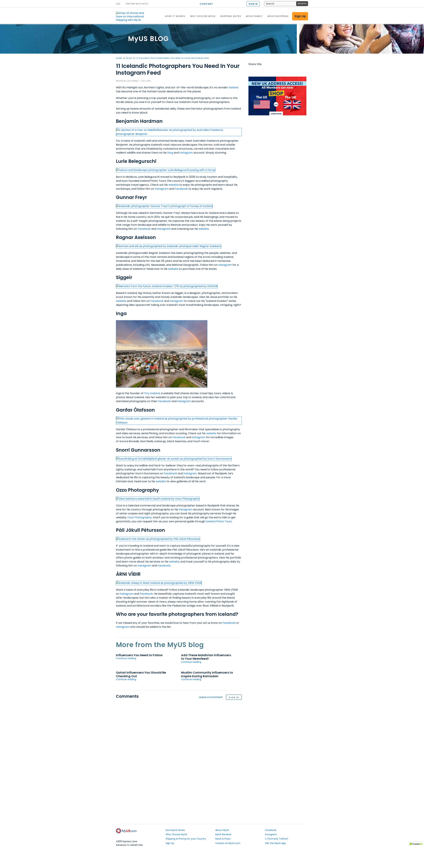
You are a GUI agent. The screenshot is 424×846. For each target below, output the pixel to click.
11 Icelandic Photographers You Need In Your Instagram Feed (172, 58)
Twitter (258, 70)
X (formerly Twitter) (276, 838)
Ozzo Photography (139, 517)
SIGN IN (253, 3)
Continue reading (126, 658)
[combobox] (286, 3)
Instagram (186, 153)
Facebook (181, 189)
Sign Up (300, 16)
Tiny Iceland (152, 393)
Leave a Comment (211, 697)
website (173, 185)
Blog (129, 58)
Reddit (264, 70)
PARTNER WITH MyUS (137, 3)
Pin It (277, 70)
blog (170, 153)
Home (119, 58)
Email (270, 70)
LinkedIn (289, 70)
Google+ (283, 70)
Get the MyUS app (275, 843)
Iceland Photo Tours (219, 521)
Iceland (233, 87)
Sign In (234, 697)
